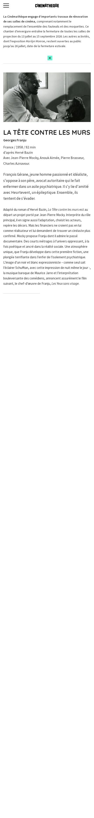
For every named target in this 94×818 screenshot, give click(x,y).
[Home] (47, 5)
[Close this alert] (49, 58)
